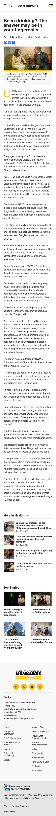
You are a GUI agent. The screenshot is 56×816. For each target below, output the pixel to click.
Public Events (38, 757)
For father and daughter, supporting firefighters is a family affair (34, 552)
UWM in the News (40, 731)
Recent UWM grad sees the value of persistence (13, 612)
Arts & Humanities (12, 737)
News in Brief (38, 727)
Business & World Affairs (12, 743)
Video (34, 748)
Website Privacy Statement (16, 805)
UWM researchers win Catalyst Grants (41, 641)
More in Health (14, 515)
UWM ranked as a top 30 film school (40, 611)
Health (29, 37)
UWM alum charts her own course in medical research (34, 565)
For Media (36, 765)
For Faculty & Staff (40, 761)
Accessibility (9, 811)
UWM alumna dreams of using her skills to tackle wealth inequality (13, 643)
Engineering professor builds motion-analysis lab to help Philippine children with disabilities (33, 525)
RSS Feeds (37, 770)
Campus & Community (9, 732)
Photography (38, 753)
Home (6, 727)
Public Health (41, 37)
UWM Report (28, 5)
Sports (7, 759)
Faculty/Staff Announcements (39, 736)
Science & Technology (9, 754)
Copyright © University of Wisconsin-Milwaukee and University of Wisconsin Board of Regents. (28, 796)
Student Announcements (39, 743)
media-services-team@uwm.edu (19, 718)
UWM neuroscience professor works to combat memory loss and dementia (34, 539)
